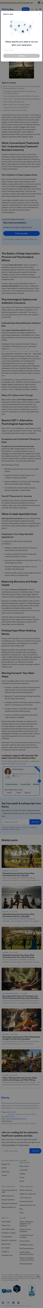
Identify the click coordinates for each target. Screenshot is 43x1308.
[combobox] (21, 50)
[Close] (39, 14)
